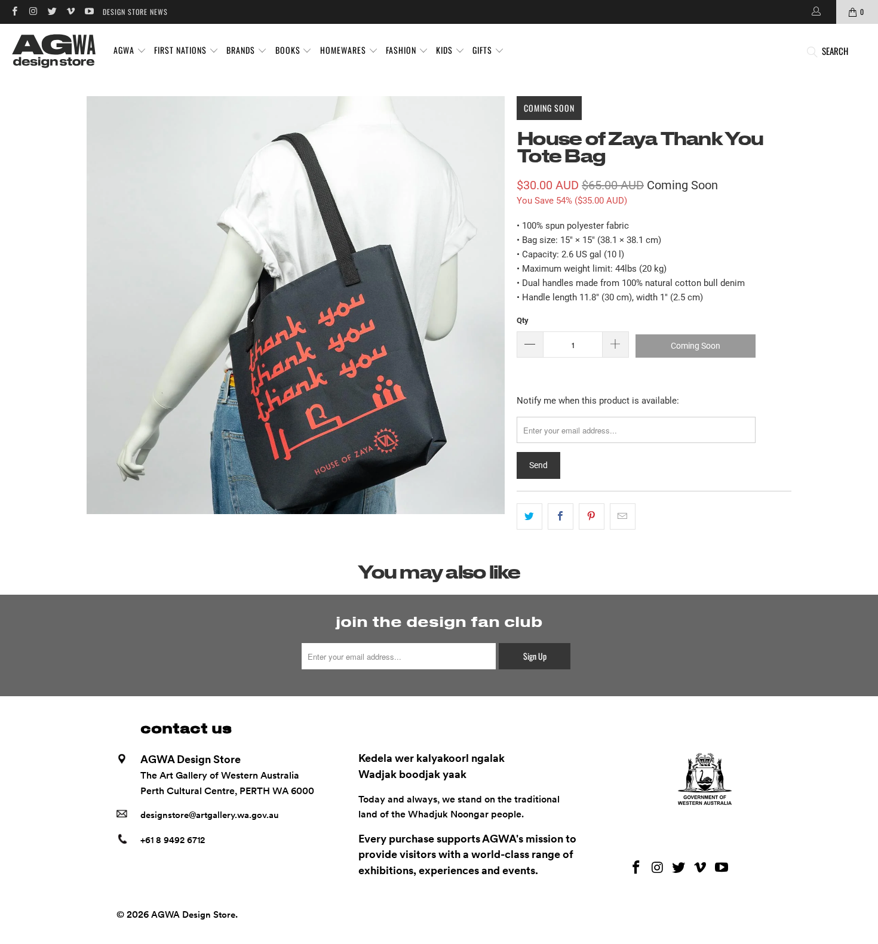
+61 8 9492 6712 (172, 840)
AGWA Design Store (193, 914)
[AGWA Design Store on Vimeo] (70, 12)
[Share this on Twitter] (529, 516)
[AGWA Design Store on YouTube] (89, 12)
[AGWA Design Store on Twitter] (52, 12)
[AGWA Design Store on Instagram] (32, 12)
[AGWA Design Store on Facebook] (14, 12)
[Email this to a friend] (623, 516)
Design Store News (135, 12)
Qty (523, 320)
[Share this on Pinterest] (591, 516)
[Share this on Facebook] (560, 516)
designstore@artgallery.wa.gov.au (209, 815)
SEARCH (835, 50)
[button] (129, 51)
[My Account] (815, 12)
